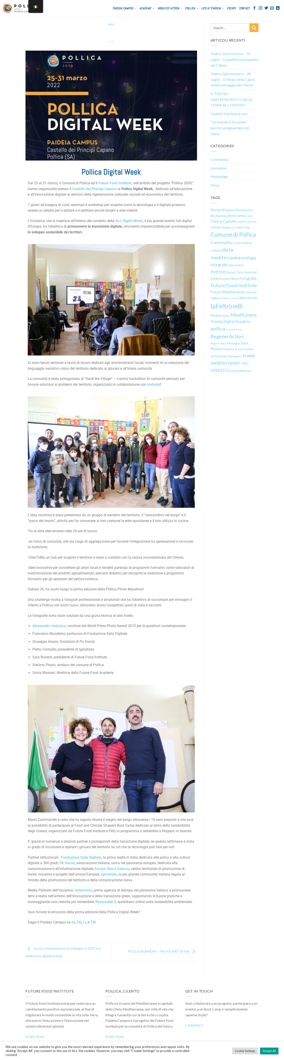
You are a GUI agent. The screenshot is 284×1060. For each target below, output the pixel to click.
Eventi (231, 8)
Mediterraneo (220, 315)
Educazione (236, 265)
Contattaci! (194, 1025)
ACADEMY (146, 8)
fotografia (247, 278)
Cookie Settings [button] (245, 1051)
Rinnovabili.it (105, 902)
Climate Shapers (222, 227)
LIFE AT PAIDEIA (211, 8)
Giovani (251, 292)
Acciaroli (218, 210)
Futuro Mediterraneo (228, 292)
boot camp (236, 215)
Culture (216, 250)
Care (249, 216)
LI (84, 922)
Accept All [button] (269, 1051)
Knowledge (219, 176)
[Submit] (254, 27)
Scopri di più (35, 1036)
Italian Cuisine (230, 298)
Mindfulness (244, 315)
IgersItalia (109, 874)
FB (79, 922)
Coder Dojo (242, 227)
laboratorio (248, 298)
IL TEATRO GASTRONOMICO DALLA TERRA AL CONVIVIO (231, 99)
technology (219, 356)
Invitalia (153, 384)
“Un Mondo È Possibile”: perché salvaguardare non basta (230, 127)
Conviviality (221, 242)
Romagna (233, 343)
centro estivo (246, 221)
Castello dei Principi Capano (94, 189)
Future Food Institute (115, 183)
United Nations (240, 371)
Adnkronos (83, 890)
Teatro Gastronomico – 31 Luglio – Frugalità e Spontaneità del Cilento (234, 59)
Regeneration (218, 343)
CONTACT (244, 8)
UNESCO (220, 370)
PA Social (67, 863)
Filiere (235, 278)
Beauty (230, 210)
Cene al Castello (224, 221)
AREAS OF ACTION (168, 8)
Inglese (216, 298)
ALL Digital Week (129, 221)
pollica (218, 328)
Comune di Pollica (233, 234)
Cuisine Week (242, 243)
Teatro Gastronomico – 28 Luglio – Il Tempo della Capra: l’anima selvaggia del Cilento (233, 79)
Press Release (234, 329)
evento (218, 271)
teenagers (234, 356)
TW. (93, 922)
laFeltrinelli (227, 306)
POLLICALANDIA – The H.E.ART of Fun (159, 951)
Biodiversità (219, 216)
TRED (244, 363)
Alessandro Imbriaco (49, 626)
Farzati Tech (234, 272)
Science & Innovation (238, 349)
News (111, 24)
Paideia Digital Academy (230, 321)
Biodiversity (244, 210)
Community (219, 159)
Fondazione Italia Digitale (81, 857)
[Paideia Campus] (22, 8)
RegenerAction (227, 336)
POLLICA (190, 8)
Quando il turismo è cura (229, 113)
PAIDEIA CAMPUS (123, 8)
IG (73, 922)
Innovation (219, 168)
